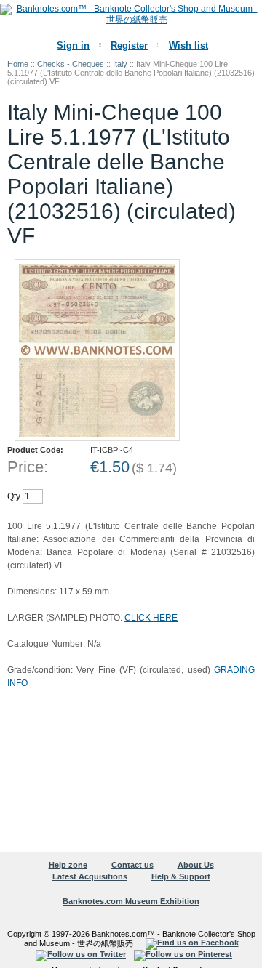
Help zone (68, 864)
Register (129, 45)
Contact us (132, 864)
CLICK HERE (151, 618)
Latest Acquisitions (89, 876)
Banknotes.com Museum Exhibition (131, 901)
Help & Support (180, 876)
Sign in (73, 45)
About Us (196, 864)
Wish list (188, 45)
